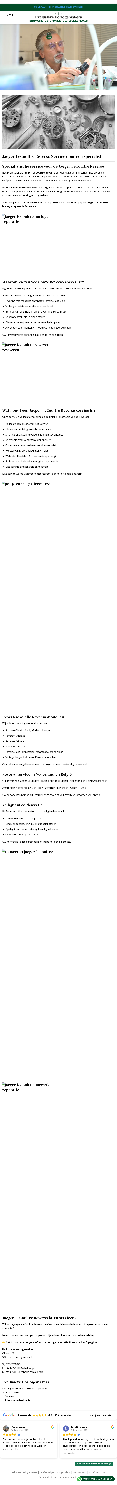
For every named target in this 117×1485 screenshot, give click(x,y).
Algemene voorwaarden (66, 1477)
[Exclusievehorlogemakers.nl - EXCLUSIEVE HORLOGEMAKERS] (58, 15)
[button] (7, 15)
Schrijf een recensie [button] (100, 1415)
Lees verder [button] (9, 1453)
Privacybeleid (46, 1477)
